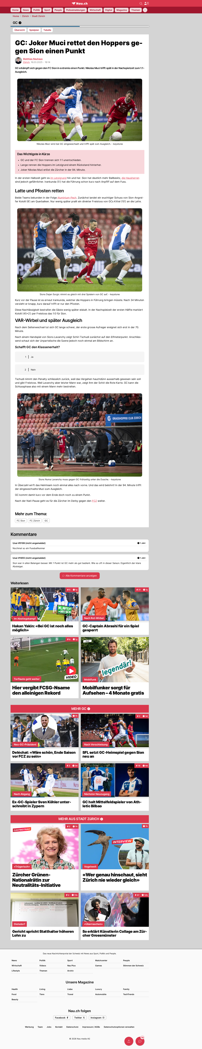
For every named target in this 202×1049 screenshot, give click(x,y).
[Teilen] (128, 1041)
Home (16, 16)
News (14, 960)
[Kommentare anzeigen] (139, 1041)
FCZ (94, 500)
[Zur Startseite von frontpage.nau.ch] (79, 3)
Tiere (41, 994)
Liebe (69, 989)
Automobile (100, 994)
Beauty (15, 999)
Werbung (29, 1027)
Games (98, 965)
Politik (42, 960)
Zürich (25, 16)
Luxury (98, 989)
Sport (70, 960)
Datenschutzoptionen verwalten (119, 1027)
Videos (42, 965)
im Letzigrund (58, 177)
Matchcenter (101, 960)
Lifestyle (16, 970)
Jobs (49, 1027)
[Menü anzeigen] (146, 3)
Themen (43, 970)
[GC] (80, 23)
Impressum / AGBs (91, 1027)
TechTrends (128, 994)
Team (40, 1027)
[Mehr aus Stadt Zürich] (80, 819)
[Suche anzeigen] (141, 3)
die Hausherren (130, 177)
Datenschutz (72, 1027)
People (126, 960)
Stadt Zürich (38, 16)
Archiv (70, 970)
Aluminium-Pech (66, 197)
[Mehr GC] (80, 709)
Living (42, 989)
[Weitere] (145, 10)
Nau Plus (71, 965)
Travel (70, 994)
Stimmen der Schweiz (133, 965)
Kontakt (58, 1027)
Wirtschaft (17, 965)
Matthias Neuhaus (33, 58)
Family (126, 989)
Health (15, 989)
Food (14, 994)
